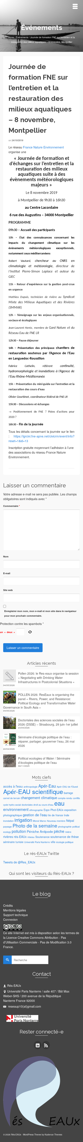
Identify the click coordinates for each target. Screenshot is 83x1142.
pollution (19, 831)
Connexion (10, 919)
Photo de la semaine (35, 825)
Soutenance (42, 837)
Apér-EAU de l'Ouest (67, 786)
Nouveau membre (56, 820)
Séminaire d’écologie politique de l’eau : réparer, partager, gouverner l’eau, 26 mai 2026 (46, 741)
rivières (8, 837)
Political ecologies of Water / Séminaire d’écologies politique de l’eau (44, 760)
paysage (7, 826)
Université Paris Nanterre (37, 842)
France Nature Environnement (43, 147)
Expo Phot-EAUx (53, 810)
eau (59, 802)
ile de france (55, 815)
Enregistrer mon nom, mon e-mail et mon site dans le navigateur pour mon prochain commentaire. (40, 613)
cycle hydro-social (12, 804)
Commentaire (11, 506)
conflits (76, 798)
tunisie (19, 842)
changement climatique (39, 797)
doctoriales (27, 804)
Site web (8, 590)
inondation (8, 820)
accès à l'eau (13, 786)
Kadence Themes (53, 1134)
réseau (30, 837)
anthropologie (30, 786)
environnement (16, 809)
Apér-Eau (47, 786)
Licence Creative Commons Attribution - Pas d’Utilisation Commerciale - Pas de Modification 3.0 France (37, 942)
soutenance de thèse (64, 837)
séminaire (9, 842)
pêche (59, 831)
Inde (66, 815)
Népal (70, 820)
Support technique (15, 915)
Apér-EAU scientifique (33, 791)
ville (53, 842)
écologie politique (64, 842)
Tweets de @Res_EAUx (19, 862)
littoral (36, 820)
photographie (65, 826)
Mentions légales (14, 910)
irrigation (23, 819)
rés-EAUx (20, 837)
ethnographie (36, 810)
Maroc (43, 820)
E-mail (6, 573)
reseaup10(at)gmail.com (24, 1006)
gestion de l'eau (35, 814)
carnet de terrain (11, 798)
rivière (68, 831)
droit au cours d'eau (43, 804)
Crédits (8, 905)
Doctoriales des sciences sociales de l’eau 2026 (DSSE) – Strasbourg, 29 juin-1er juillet (48, 722)
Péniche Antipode (40, 831)
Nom (6, 556)
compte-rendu (65, 798)
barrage (68, 793)
